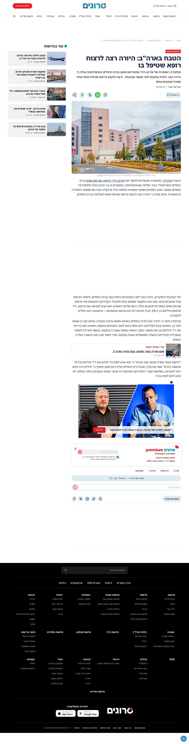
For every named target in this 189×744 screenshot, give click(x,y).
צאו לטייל (143, 673)
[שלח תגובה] (75, 487)
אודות (76, 727)
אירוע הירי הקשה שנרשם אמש (105, 181)
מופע (33, 624)
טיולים (61, 16)
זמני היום (117, 727)
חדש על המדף (84, 663)
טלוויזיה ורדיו (121, 16)
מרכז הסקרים (124, 583)
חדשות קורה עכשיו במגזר (108, 604)
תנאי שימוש (105, 727)
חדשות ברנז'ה (113, 609)
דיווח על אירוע (22, 5)
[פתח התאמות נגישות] (184, 739)
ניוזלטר (62, 583)
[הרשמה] (80, 452)
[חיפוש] (14, 16)
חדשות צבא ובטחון (139, 614)
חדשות (156, 16)
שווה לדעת (85, 668)
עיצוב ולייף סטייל (82, 673)
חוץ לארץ (143, 678)
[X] (90, 95)
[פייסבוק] (74, 498)
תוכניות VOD (93, 583)
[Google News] (100, 498)
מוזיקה (32, 609)
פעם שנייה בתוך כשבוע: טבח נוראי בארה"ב (138, 351)
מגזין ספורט (169, 641)
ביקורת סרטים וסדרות (25, 614)
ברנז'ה (144, 609)
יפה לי (87, 678)
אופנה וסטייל (169, 614)
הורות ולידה (170, 599)
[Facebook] (82, 95)
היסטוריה (143, 663)
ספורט (73, 16)
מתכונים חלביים (56, 668)
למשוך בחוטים (84, 599)
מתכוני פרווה (57, 673)
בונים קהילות (140, 636)
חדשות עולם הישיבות (110, 614)
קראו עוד (99, 430)
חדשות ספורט (168, 636)
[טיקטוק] (93, 498)
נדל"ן (144, 641)
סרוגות (145, 16)
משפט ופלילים (141, 604)
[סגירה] (75, 449)
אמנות (32, 619)
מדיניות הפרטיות (89, 727)
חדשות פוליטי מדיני (138, 619)
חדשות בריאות (29, 636)
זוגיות (172, 604)
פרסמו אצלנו (139, 727)
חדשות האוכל (57, 678)
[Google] (105, 95)
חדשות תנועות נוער (111, 599)
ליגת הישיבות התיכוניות (164, 646)
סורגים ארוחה (57, 683)
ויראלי (109, 16)
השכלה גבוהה (29, 641)
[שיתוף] (75, 95)
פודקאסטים (77, 583)
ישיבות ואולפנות (28, 646)
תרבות (134, 16)
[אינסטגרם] (87, 498)
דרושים (108, 583)
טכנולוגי (50, 16)
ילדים (87, 683)
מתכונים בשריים (55, 663)
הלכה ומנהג (58, 599)
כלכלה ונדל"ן (85, 16)
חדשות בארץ (141, 599)
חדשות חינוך (29, 651)
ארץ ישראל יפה (140, 668)
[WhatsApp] (98, 95)
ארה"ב (167, 181)
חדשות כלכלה (140, 646)
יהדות (39, 16)
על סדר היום (57, 604)
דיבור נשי (171, 609)
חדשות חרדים (26, 16)
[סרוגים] (120, 711)
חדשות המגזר (169, 16)
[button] (171, 382)
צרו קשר (127, 727)
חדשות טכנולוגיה (27, 668)
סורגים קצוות (84, 604)
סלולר (32, 663)
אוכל (97, 16)
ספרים (32, 604)
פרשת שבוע (57, 609)
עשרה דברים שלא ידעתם (108, 663)
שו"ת (60, 614)
